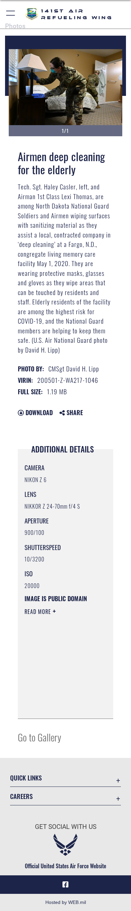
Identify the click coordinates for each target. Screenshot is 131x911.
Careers (21, 796)
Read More (39, 612)
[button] (11, 14)
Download (38, 412)
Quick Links (26, 777)
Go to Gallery (39, 737)
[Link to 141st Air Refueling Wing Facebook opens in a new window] (65, 885)
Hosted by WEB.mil (65, 902)
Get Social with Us (65, 827)
